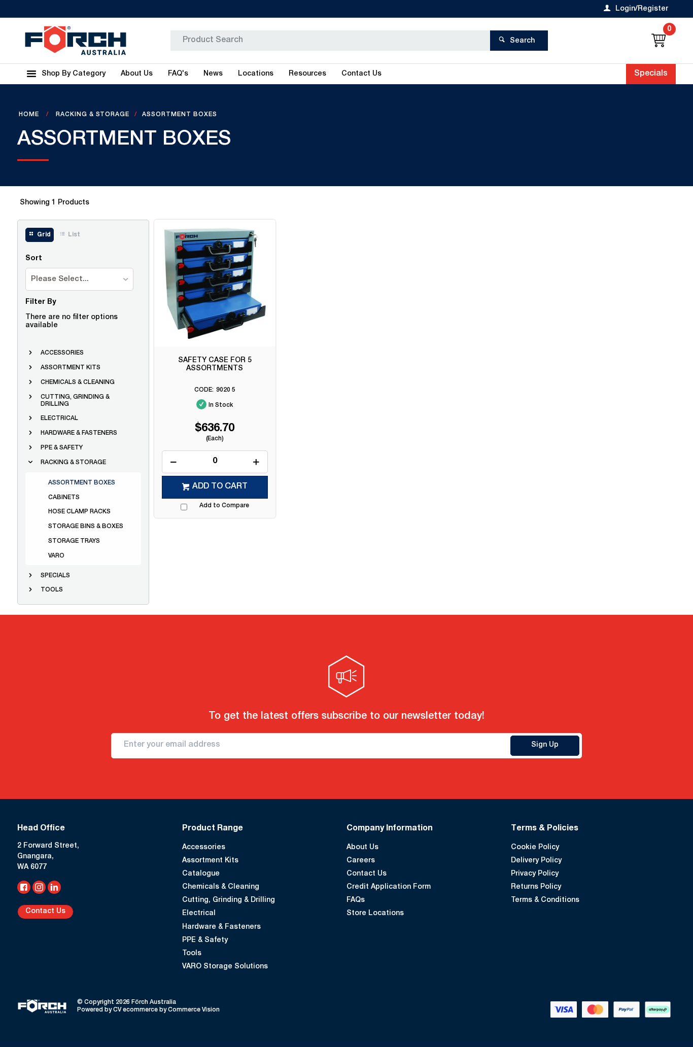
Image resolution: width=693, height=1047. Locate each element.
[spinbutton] (214, 462)
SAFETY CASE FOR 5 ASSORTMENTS (215, 364)
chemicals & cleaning (78, 382)
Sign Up (545, 745)
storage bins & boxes (85, 527)
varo (56, 556)
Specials (651, 74)
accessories (62, 353)
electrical (59, 418)
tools (52, 590)
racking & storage (73, 463)
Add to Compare (224, 506)
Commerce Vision (194, 1010)
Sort (33, 258)
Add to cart (220, 487)
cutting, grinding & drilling (75, 400)
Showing (54, 202)
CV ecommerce (135, 1010)
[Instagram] (39, 887)
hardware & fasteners (79, 433)
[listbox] (79, 279)
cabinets (64, 498)
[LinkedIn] (54, 887)
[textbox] (330, 40)
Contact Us (45, 911)
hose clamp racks (79, 512)
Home (30, 115)
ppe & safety (62, 448)
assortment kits (70, 368)
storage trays (74, 541)
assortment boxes (81, 483)
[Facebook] (23, 887)
